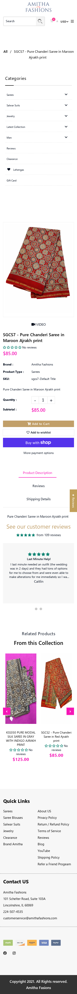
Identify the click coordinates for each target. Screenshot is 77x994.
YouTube (44, 850)
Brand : (8, 364)
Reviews (39, 485)
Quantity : (10, 400)
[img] (25, 535)
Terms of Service (49, 831)
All (5, 51)
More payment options (39, 453)
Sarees (7, 811)
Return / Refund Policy (53, 824)
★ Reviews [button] (73, 501)
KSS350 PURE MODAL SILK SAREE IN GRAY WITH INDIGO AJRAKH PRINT (21, 738)
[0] (51, 21)
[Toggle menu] (66, 94)
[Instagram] (15, 953)
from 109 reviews (49, 535)
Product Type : (13, 372)
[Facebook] (6, 953)
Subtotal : (10, 409)
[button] (36, 609)
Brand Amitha (13, 844)
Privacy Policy (47, 817)
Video (40, 324)
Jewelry (8, 831)
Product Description (37, 472)
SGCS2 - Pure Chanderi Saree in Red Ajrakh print (56, 736)
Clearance (10, 837)
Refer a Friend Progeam (54, 864)
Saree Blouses (13, 817)
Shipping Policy (48, 857)
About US (44, 811)
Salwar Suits (11, 824)
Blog (41, 844)
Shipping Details (39, 499)
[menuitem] (38, 94)
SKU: (6, 379)
